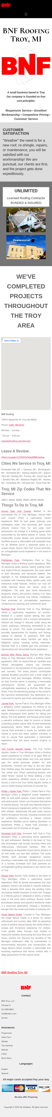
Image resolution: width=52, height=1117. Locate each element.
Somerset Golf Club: (11, 833)
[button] (26, 14)
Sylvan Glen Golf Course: (16, 511)
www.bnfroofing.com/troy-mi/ (16, 441)
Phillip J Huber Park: (11, 791)
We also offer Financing (26, 1097)
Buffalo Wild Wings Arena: (15, 654)
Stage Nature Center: (11, 914)
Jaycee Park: (7, 703)
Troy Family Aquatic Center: (16, 749)
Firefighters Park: (10, 560)
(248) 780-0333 (16, 425)
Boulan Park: (7, 875)
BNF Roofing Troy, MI (14, 972)
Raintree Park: (8, 609)
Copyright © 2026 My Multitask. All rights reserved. (26, 1107)
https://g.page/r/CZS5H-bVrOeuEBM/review (22, 457)
